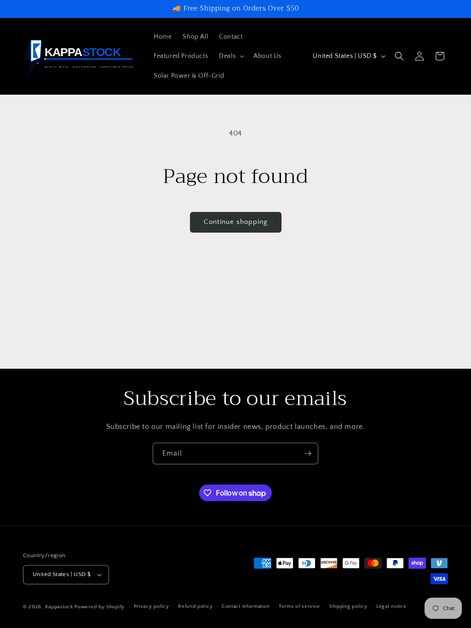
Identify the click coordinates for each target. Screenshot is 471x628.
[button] (230, 56)
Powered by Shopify (100, 607)
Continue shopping (236, 222)
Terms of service (299, 606)
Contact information (246, 606)
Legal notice (391, 606)
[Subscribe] (308, 453)
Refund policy (195, 606)
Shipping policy (348, 606)
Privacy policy (151, 606)
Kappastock (59, 607)
